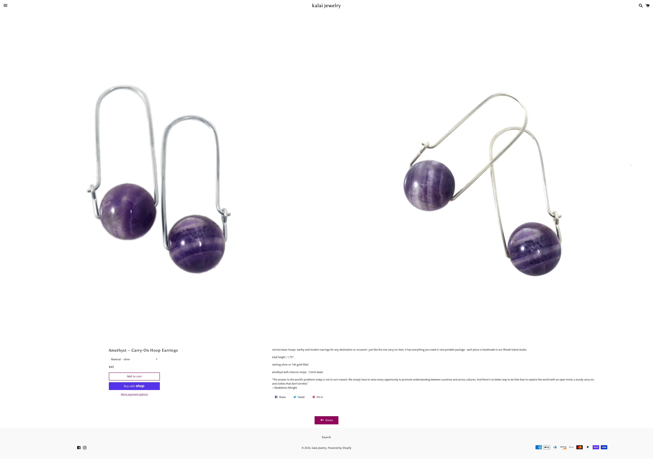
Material (116, 359)
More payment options (134, 394)
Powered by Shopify (339, 447)
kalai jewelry (326, 5)
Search (326, 437)
